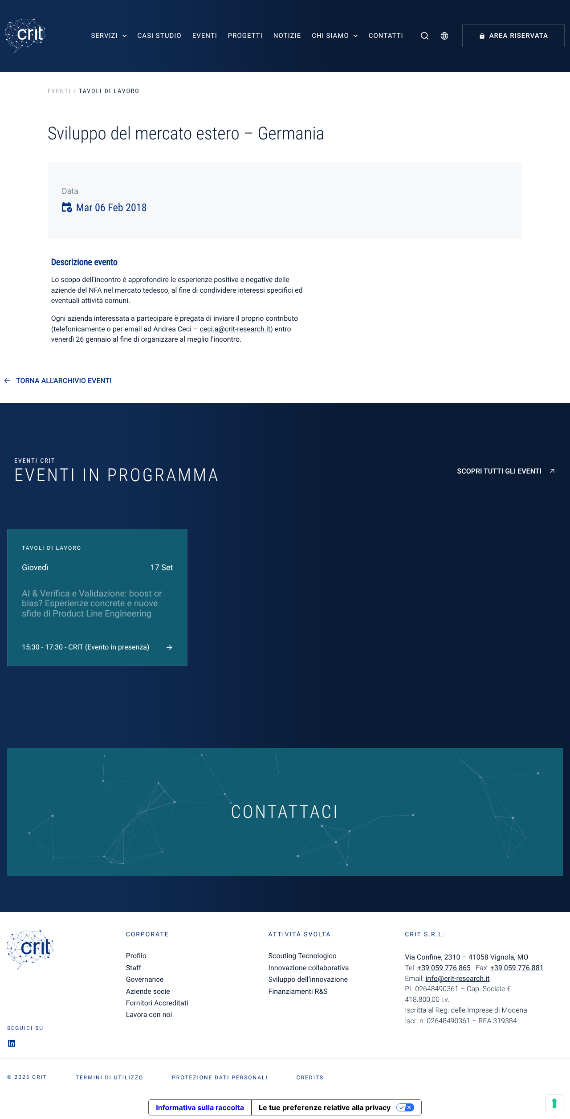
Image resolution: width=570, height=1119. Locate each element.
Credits (310, 1077)
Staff (134, 968)
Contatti (386, 36)
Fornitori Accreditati (157, 1003)
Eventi (204, 36)
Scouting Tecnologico (303, 956)
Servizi (104, 36)
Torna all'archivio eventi (64, 381)
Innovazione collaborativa (309, 968)
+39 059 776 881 (517, 968)
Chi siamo (330, 36)
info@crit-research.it (457, 978)
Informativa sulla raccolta (200, 1107)
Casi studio (160, 36)
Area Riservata (518, 36)
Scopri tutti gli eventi (499, 471)
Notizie (287, 36)
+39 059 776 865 (444, 968)
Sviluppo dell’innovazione (308, 979)
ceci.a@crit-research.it (235, 329)
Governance (145, 979)
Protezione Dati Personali (220, 1077)
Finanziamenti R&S (298, 991)
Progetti (245, 36)
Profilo (136, 956)
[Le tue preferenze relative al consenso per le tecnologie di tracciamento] (554, 1103)
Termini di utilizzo (109, 1077)
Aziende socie (148, 991)
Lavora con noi (149, 1014)
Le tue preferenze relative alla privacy (325, 1107)
